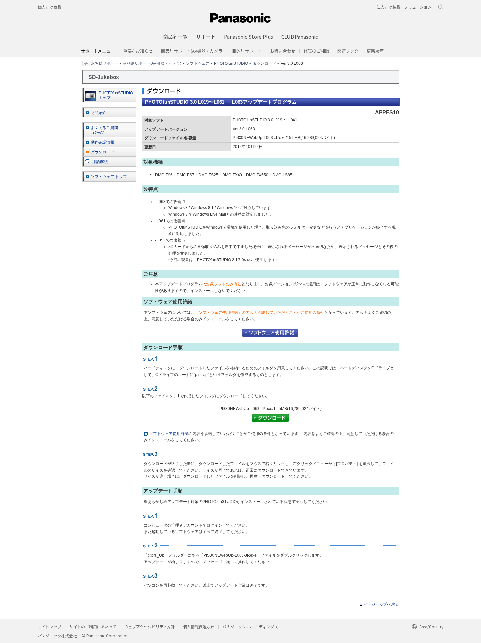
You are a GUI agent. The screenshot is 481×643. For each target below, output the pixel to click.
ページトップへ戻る (381, 604)
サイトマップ (49, 626)
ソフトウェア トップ (109, 176)
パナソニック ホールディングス (250, 626)
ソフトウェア (197, 63)
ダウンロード (264, 63)
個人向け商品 (49, 6)
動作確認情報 (102, 142)
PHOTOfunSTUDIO (231, 63)
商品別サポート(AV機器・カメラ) (152, 63)
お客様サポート (104, 63)
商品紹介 (98, 112)
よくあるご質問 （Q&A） (104, 130)
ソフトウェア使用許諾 (168, 433)
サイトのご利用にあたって (92, 626)
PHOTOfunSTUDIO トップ (116, 95)
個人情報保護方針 (198, 626)
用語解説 (100, 161)
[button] (247, 51)
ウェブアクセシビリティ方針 (149, 626)
